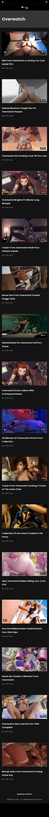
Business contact (24, 794)
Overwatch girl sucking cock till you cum (24, 155)
